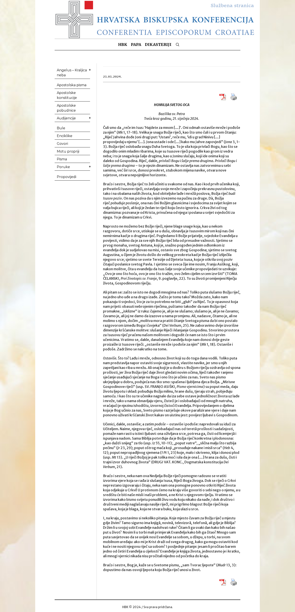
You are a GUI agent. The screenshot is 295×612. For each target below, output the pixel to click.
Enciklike (64, 136)
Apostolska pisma (71, 85)
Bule (61, 128)
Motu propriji (68, 151)
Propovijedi (66, 177)
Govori (62, 144)
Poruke (63, 167)
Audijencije (66, 118)
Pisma (62, 159)
